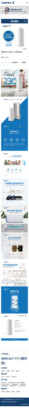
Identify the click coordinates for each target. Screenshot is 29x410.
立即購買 (23, 62)
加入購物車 (14, 62)
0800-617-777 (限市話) (14, 361)
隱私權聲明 (3, 401)
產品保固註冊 (13, 401)
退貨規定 (8, 401)
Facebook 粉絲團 (24, 404)
